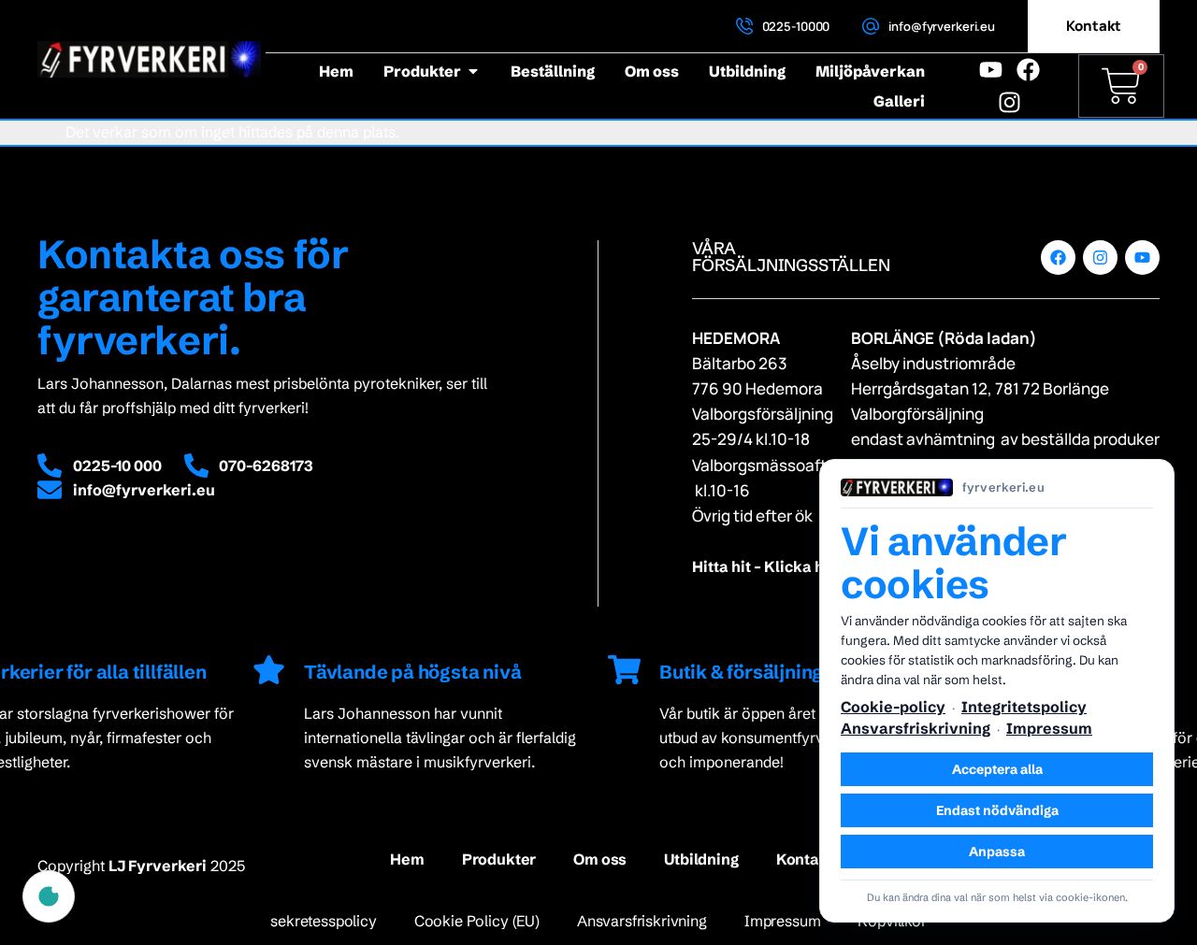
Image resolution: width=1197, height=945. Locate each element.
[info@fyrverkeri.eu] (870, 26)
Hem (407, 859)
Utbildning (701, 859)
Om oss (600, 859)
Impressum (1049, 728)
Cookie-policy (893, 706)
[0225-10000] (744, 26)
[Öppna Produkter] (473, 71)
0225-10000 (796, 26)
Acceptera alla (997, 769)
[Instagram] (1009, 102)
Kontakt (805, 859)
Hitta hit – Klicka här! (768, 566)
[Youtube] (990, 69)
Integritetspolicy (1024, 706)
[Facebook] (1028, 69)
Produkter (499, 859)
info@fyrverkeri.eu (941, 26)
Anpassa (997, 851)
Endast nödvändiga (997, 810)
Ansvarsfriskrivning (915, 728)
